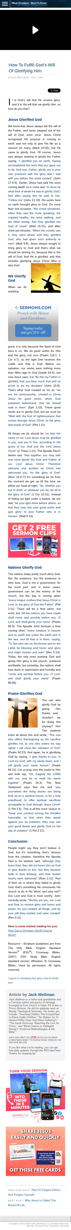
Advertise (65, 1226)
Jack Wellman (20, 77)
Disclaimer (54, 1226)
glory (39, 978)
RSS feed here (52, 1050)
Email (40, 77)
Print (33, 77)
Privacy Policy (42, 1226)
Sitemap (30, 1226)
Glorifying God (28, 978)
